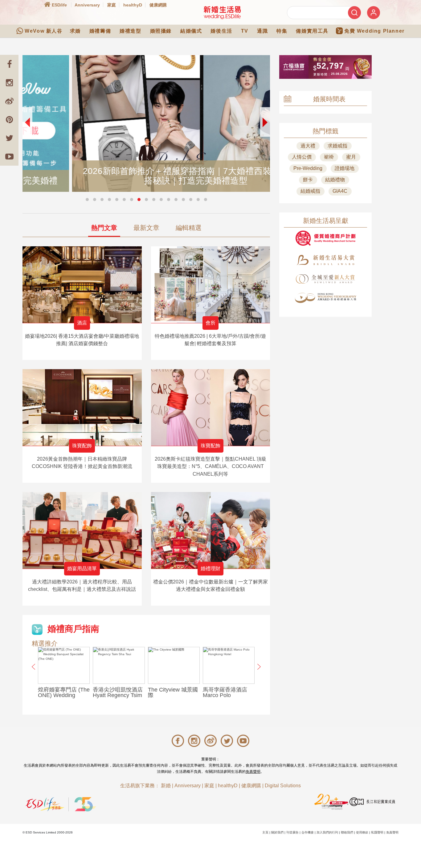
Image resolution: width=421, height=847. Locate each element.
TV (244, 31)
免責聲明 (253, 771)
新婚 (166, 785)
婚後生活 (221, 31)
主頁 (265, 832)
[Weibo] (9, 101)
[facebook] (9, 64)
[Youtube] (9, 156)
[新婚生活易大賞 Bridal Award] (325, 260)
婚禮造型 (130, 31)
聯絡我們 (347, 832)
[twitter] (9, 138)
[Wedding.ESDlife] (222, 12)
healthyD (132, 4)
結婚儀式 (191, 31)
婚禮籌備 (100, 31)
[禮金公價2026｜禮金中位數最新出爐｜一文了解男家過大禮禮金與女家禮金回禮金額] (210, 530)
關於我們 (277, 832)
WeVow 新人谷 (43, 31)
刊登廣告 (292, 832)
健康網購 (158, 4)
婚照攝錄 (161, 31)
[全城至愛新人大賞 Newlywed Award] (325, 279)
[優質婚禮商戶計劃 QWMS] (325, 238)
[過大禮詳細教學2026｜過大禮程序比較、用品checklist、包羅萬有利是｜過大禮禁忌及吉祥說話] (82, 530)
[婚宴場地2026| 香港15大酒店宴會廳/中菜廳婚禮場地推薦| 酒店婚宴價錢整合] (82, 284)
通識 (262, 31)
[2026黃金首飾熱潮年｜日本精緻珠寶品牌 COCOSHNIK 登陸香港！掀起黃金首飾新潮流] (82, 407)
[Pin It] (9, 119)
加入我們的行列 (327, 832)
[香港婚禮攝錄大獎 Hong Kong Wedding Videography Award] (325, 298)
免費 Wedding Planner (374, 31)
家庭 (111, 4)
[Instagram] (9, 82)
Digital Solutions (283, 785)
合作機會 (307, 832)
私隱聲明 (377, 832)
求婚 (75, 31)
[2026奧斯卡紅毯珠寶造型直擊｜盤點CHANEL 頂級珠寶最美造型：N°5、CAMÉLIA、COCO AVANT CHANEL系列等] (210, 407)
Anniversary (87, 4)
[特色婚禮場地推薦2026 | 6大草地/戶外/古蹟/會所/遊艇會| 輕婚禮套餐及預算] (210, 284)
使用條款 (362, 832)
